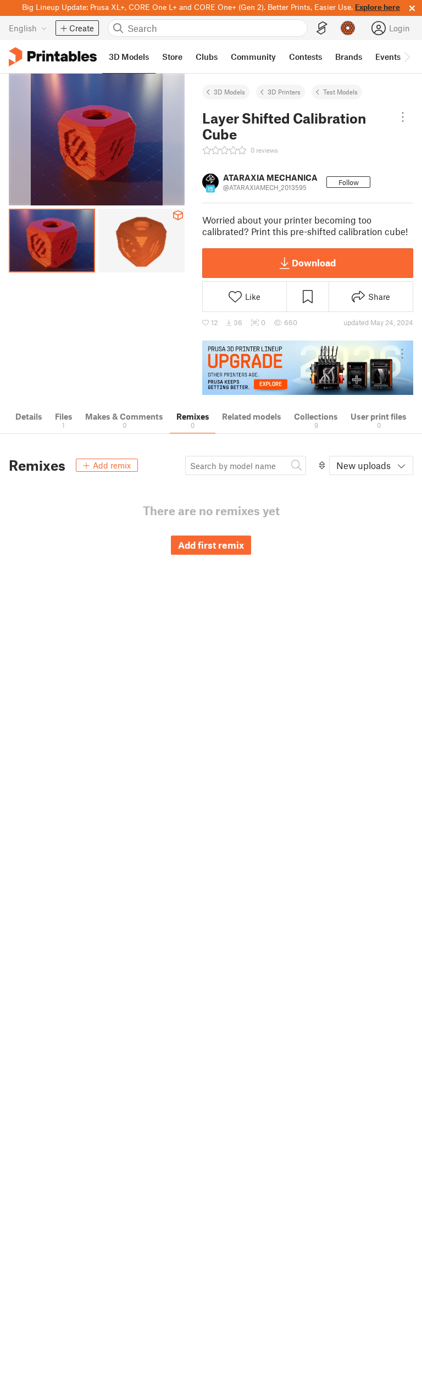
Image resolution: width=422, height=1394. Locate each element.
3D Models (229, 92)
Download (314, 262)
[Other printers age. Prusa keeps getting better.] (307, 368)
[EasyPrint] (322, 28)
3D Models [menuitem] (129, 57)
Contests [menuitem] (305, 57)
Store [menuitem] (172, 57)
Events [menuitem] (388, 57)
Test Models (340, 92)
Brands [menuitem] (348, 57)
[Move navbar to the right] (406, 56)
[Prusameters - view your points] (348, 28)
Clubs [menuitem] (207, 57)
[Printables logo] (53, 56)
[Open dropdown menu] (402, 117)
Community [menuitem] (253, 57)
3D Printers (284, 92)
